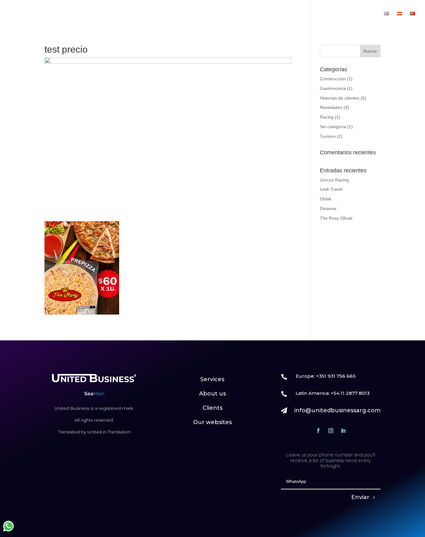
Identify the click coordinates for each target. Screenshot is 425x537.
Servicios (263, 13)
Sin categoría (333, 126)
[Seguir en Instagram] (331, 431)
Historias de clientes (339, 98)
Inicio (207, 13)
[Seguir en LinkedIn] (343, 431)
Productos (294, 13)
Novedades (331, 107)
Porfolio (330, 13)
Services (212, 379)
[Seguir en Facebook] (318, 431)
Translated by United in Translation (94, 432)
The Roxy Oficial (336, 218)
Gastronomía (333, 88)
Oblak (325, 198)
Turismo (328, 136)
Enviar (360, 497)
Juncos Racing (334, 179)
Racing (327, 116)
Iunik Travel (331, 189)
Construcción (333, 78)
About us (212, 393)
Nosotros (233, 13)
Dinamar (328, 208)
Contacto (365, 13)
